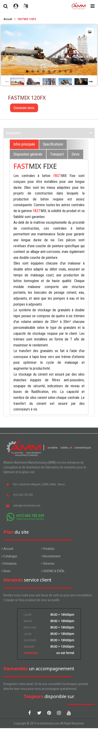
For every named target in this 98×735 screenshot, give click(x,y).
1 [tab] (27, 71)
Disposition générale (27, 154)
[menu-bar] (91, 6)
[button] (7, 82)
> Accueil (7, 549)
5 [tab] (49, 71)
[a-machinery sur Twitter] (39, 712)
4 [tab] (43, 71)
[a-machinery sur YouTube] (68, 712)
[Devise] (26, 6)
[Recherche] (6, 6)
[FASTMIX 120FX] (49, 50)
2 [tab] (32, 71)
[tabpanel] (49, 50)
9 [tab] (71, 71)
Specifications (53, 144)
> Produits (47, 549)
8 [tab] (65, 71)
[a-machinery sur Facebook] (29, 712)
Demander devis (24, 108)
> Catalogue (9, 556)
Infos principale (24, 144)
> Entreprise (9, 563)
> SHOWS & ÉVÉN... (53, 571)
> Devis (5, 571)
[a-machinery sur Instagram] (58, 712)
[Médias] (90, 32)
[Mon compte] (16, 6)
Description (13, 133)
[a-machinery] (78, 6)
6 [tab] (54, 71)
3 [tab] (38, 71)
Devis (76, 154)
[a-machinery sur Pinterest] (49, 712)
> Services (47, 563)
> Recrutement (50, 556)
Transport (57, 154)
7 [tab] (60, 71)
